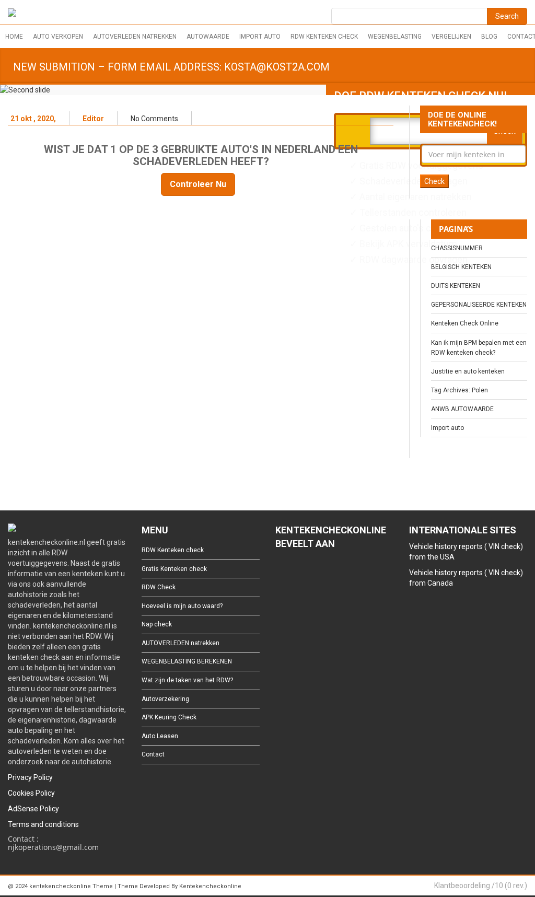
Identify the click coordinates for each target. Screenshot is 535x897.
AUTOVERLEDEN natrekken (135, 36)
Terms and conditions (43, 824)
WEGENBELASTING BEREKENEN (187, 661)
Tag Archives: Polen (459, 390)
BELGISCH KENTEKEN (461, 267)
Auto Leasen (160, 736)
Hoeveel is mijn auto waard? (182, 606)
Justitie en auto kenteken (468, 371)
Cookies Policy (31, 793)
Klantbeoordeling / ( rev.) (480, 885)
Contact (153, 754)
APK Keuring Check (169, 717)
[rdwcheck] (12, 14)
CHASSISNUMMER (457, 248)
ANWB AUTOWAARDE (462, 409)
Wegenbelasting (395, 36)
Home (14, 36)
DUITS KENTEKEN (455, 285)
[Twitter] (297, 572)
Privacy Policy (30, 777)
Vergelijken (451, 36)
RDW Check (159, 587)
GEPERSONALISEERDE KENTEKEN (479, 304)
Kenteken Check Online (464, 323)
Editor (93, 118)
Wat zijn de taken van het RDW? (187, 680)
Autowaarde (208, 36)
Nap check (157, 624)
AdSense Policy (33, 809)
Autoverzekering (165, 699)
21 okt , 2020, (33, 118)
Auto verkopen (58, 36)
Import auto (260, 36)
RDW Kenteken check (324, 36)
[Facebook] (280, 572)
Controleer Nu (198, 184)
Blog (489, 36)
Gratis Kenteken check (174, 569)
